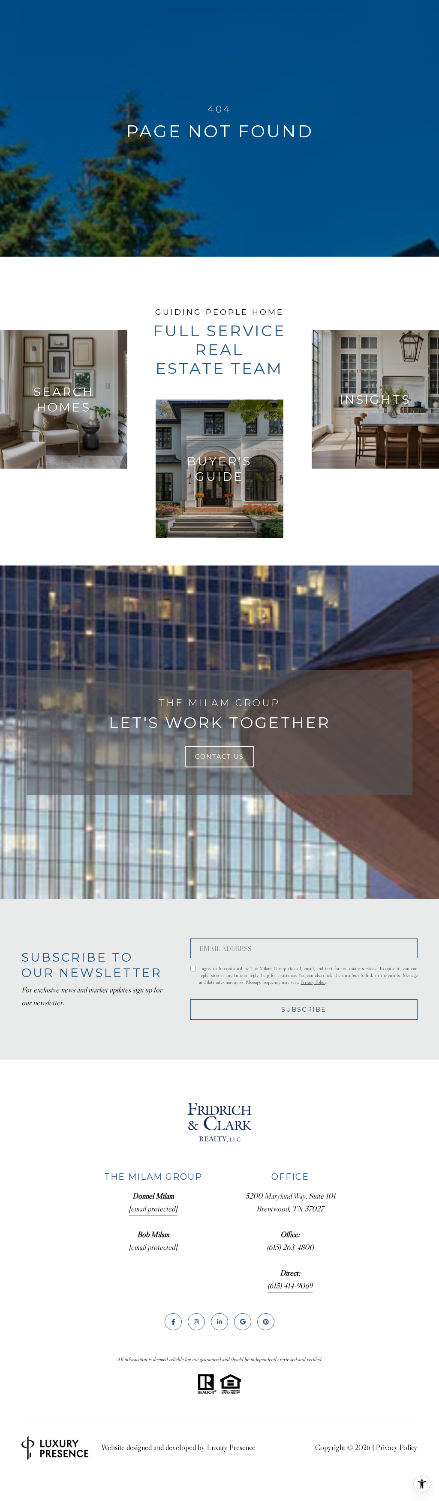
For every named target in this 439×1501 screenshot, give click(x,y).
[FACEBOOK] (173, 1321)
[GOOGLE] (242, 1321)
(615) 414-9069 (290, 1286)
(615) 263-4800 (290, 1247)
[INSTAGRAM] (196, 1321)
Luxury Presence (231, 1447)
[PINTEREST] (265, 1321)
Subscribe (303, 1009)
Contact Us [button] (219, 757)
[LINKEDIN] (219, 1321)
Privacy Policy (313, 982)
